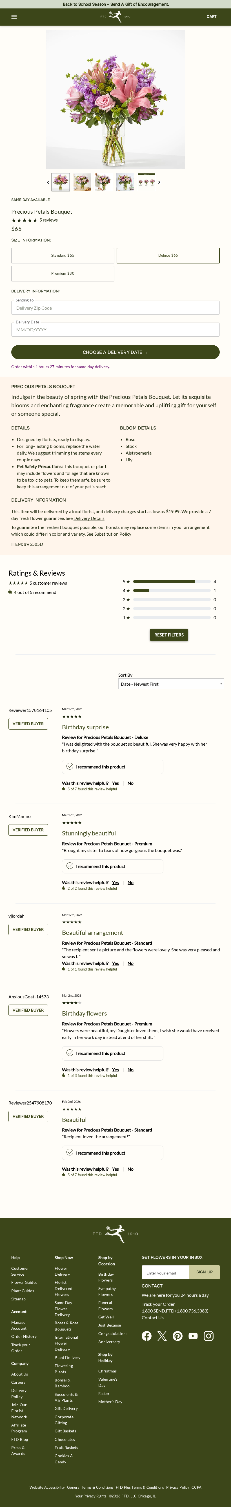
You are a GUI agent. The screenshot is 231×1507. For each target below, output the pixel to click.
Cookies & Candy (64, 1458)
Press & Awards (18, 1450)
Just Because (109, 1325)
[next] (159, 182)
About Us (19, 1374)
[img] (115, 99)
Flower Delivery (62, 1271)
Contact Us (153, 1317)
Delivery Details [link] (89, 518)
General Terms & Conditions (90, 1487)
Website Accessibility (47, 1487)
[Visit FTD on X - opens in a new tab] (164, 1336)
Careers (18, 1382)
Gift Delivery (66, 1408)
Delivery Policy (18, 1393)
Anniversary (109, 1341)
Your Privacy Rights (90, 1496)
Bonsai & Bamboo (62, 1383)
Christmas (107, 1371)
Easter (104, 1393)
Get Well (106, 1316)
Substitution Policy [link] (112, 533)
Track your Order (20, 1347)
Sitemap (18, 1298)
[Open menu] (14, 17)
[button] (14, 17)
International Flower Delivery (66, 1343)
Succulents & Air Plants (66, 1397)
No (131, 783)
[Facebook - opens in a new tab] (149, 1336)
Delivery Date (27, 322)
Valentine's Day (108, 1382)
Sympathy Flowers (107, 1291)
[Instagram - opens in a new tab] (211, 1336)
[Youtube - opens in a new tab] (195, 1336)
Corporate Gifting (64, 1419)
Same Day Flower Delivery (63, 1308)
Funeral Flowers (105, 1305)
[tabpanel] (115, 99)
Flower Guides (24, 1282)
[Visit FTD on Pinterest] (180, 1336)
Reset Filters (169, 634)
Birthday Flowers (106, 1277)
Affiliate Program (19, 1428)
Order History (24, 1336)
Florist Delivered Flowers (63, 1288)
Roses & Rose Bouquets (66, 1325)
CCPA (196, 1487)
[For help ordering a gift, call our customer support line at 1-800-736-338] (115, 17)
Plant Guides (22, 1290)
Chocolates (65, 1439)
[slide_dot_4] (146, 182)
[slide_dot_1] (82, 182)
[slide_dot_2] (103, 182)
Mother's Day (110, 1401)
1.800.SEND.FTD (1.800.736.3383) (175, 1311)
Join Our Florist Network (19, 1410)
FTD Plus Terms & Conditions (140, 1487)
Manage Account (18, 1325)
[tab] (115, 99)
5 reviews (48, 220)
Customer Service (20, 1271)
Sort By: (126, 675)
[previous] (48, 182)
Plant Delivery (67, 1357)
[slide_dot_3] (125, 182)
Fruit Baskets (66, 1447)
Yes (115, 783)
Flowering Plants (64, 1368)
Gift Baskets (65, 1430)
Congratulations (112, 1333)
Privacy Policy (177, 1487)
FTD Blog (19, 1439)
